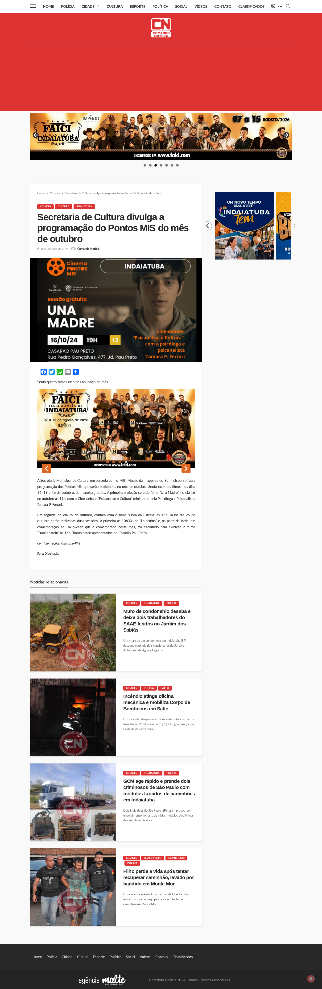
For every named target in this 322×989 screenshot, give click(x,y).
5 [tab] (166, 165)
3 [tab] (155, 165)
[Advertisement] (161, 78)
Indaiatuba (84, 206)
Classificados (251, 6)
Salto (165, 688)
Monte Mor (176, 858)
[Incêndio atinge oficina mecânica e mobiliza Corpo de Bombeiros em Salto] (73, 717)
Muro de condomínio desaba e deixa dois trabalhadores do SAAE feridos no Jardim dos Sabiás (156, 620)
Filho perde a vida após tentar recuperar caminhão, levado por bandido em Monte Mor (158, 877)
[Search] (288, 6)
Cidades (45, 206)
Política (160, 6)
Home (48, 6)
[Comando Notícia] (161, 28)
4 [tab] (161, 165)
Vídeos (200, 6)
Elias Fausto (152, 858)
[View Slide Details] (161, 136)
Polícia (67, 6)
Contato (222, 6)
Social (181, 6)
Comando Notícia (88, 248)
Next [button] (285, 135)
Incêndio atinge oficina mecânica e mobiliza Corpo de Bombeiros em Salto (156, 702)
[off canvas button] (33, 6)
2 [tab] (150, 165)
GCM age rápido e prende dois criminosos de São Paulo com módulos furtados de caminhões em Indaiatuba (159, 790)
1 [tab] (145, 165)
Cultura (115, 6)
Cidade (88, 6)
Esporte (137, 6)
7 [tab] (177, 165)
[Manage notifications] (311, 978)
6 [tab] (172, 165)
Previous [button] (36, 135)
